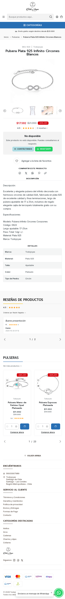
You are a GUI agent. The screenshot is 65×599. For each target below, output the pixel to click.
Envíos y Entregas (11, 508)
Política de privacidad (13, 504)
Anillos (6, 528)
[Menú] (4, 17)
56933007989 (12, 473)
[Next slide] (59, 110)
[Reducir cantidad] (7, 426)
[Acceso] (57, 17)
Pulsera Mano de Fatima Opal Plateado (17, 405)
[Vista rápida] (7, 386)
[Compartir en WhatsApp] (32, 173)
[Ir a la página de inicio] (32, 6)
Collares (7, 542)
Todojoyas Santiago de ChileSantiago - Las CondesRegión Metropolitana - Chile (19, 480)
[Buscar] (51, 17)
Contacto (7, 515)
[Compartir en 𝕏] (26, 173)
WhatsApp (45, 149)
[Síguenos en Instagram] (14, 560)
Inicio (6, 37)
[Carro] (61, 17)
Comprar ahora (17, 432)
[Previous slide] (5, 110)
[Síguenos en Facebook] (18, 560)
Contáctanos (24, 149)
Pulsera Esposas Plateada (48, 404)
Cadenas (7, 535)
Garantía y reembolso (13, 501)
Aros (5, 532)
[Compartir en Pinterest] (39, 173)
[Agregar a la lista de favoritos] (7, 380)
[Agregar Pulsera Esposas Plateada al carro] (55, 426)
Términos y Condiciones (14, 497)
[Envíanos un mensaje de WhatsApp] (59, 593)
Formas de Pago (10, 511)
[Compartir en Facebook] (20, 173)
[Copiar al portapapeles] (45, 173)
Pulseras (16, 37)
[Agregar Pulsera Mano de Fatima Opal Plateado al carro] (24, 426)
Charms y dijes (9, 539)
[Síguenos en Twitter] (22, 560)
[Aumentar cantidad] (16, 426)
